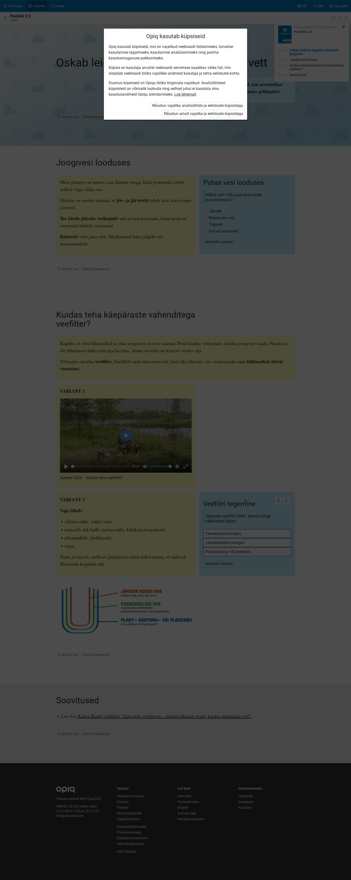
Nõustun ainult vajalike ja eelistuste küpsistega (203, 113)
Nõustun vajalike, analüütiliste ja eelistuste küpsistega (197, 105)
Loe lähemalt (185, 94)
